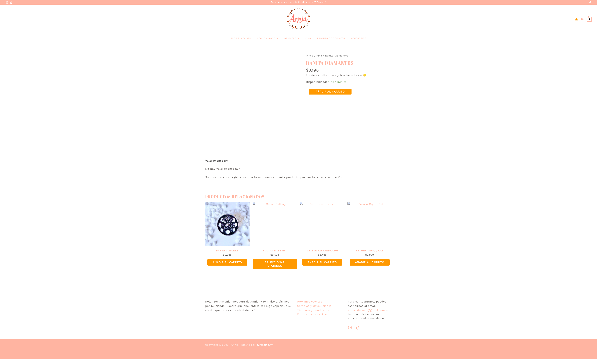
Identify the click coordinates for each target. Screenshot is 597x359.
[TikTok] (11, 2)
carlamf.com (265, 344)
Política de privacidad (312, 314)
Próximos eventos (309, 301)
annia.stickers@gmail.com (366, 310)
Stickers (290, 38)
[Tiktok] (358, 328)
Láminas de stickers (331, 38)
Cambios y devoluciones (314, 305)
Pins (308, 38)
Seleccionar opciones (275, 264)
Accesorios (358, 38)
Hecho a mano (266, 38)
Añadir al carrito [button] (227, 262)
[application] (276, 38)
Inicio (309, 55)
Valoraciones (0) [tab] (216, 160)
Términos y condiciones (314, 310)
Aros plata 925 (241, 38)
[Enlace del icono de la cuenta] (576, 19)
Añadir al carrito (330, 91)
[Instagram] (6, 2)
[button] (590, 2)
